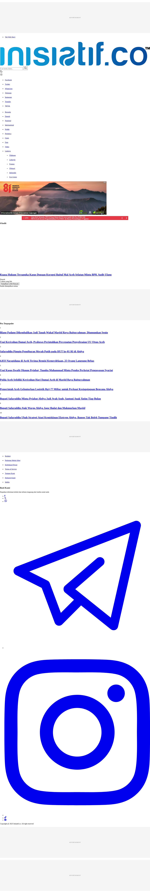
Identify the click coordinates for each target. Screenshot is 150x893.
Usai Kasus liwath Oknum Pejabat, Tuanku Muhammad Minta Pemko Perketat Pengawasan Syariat (56, 370)
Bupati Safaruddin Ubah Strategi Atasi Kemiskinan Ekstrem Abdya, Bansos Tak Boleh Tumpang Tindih (58, 417)
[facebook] (4, 496)
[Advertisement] (66, 17)
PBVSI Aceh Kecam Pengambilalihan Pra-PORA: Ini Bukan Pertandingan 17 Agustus (60, 219)
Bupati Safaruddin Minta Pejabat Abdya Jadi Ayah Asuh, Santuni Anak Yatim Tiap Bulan (50, 398)
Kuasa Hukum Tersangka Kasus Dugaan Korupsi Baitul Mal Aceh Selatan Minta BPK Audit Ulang (56, 274)
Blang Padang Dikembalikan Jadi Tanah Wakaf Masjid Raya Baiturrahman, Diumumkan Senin (54, 332)
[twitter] (5, 498)
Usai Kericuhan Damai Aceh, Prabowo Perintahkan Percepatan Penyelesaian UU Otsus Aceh (52, 342)
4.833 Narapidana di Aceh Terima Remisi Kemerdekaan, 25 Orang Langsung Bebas (47, 360)
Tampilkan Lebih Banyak (10, 284)
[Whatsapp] (5, 501)
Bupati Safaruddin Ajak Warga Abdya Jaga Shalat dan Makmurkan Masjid (42, 408)
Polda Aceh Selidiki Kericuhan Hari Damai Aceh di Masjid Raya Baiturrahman (45, 379)
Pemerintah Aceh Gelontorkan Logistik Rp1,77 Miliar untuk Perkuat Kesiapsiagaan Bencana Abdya (56, 389)
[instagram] (77, 815)
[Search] (25, 68)
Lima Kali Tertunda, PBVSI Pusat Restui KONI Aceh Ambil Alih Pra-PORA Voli (58, 217)
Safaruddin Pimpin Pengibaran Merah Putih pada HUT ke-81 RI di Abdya (42, 351)
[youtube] (5, 820)
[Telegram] (77, 648)
